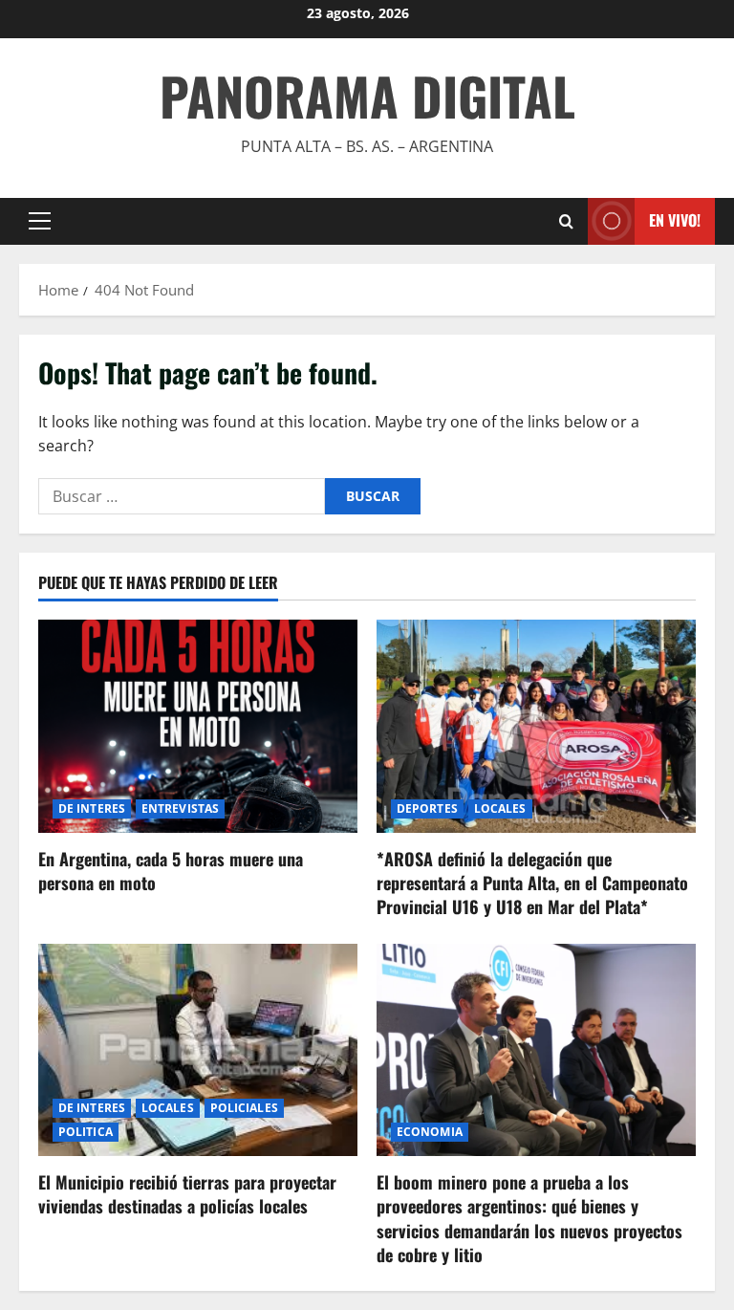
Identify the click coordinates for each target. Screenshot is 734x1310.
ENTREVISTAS (180, 808)
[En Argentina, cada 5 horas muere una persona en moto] (197, 726)
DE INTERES (91, 808)
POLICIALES (244, 1108)
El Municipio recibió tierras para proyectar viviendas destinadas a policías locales (187, 1193)
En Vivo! (675, 219)
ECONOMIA (430, 1132)
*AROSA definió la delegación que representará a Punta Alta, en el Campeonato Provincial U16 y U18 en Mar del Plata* (532, 882)
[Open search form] (566, 221)
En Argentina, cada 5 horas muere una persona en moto (170, 870)
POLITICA (85, 1132)
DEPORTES (427, 808)
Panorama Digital (367, 95)
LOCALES (500, 808)
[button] (39, 221)
